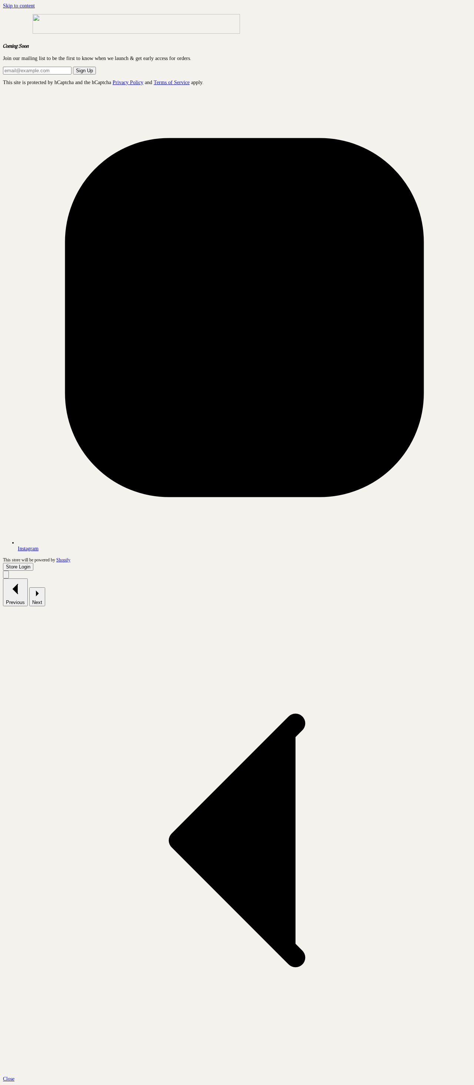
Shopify (63, 560)
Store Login (18, 567)
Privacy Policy (128, 82)
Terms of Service (172, 82)
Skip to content (19, 6)
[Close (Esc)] (6, 574)
